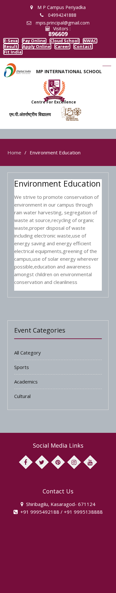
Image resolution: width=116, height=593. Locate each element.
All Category (27, 363)
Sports (21, 377)
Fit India (72, 61)
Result (40, 51)
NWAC (15, 51)
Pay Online (46, 42)
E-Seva (15, 42)
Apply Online (73, 51)
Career (15, 61)
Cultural (22, 406)
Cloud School (83, 42)
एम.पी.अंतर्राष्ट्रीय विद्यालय (25, 124)
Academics (26, 392)
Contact (43, 61)
